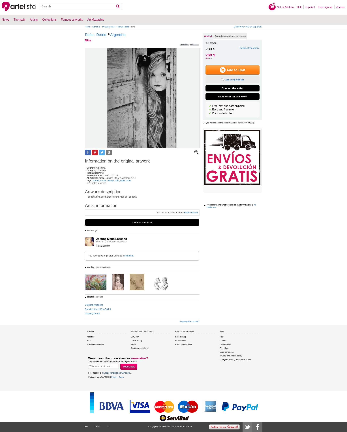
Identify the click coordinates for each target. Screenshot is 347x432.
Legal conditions (227, 352)
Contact (223, 340)
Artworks (96, 27)
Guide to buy (136, 340)
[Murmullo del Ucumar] (98, 282)
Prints (133, 344)
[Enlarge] (196, 153)
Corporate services (139, 348)
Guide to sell (180, 340)
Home (87, 27)
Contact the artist (142, 222)
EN (86, 426)
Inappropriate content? (189, 321)
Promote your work (183, 344)
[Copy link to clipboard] (109, 152)
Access (340, 7)
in (108, 426)
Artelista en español (95, 344)
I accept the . (111, 373)
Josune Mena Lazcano (111, 238)
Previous (184, 44)
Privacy (114, 377)
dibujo (111, 180)
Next (192, 44)
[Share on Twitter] (102, 152)
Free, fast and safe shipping (228, 105)
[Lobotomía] (163, 284)
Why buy (135, 337)
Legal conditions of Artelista (116, 373)
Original (208, 36)
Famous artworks (72, 19)
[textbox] (81, 6)
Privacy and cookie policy (231, 356)
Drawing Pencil (108, 27)
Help (299, 7)
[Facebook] (257, 427)
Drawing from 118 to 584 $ (98, 309)
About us (91, 337)
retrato (103, 180)
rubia (128, 180)
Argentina (118, 35)
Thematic (19, 19)
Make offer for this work (232, 96)
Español (310, 7)
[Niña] (142, 98)
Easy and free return (224, 109)
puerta (96, 180)
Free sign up (325, 7)
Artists (34, 19)
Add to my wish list (234, 80)
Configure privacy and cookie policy (235, 359)
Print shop (224, 348)
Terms (121, 377)
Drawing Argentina (94, 305)
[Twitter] (247, 427)
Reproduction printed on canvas (230, 36)
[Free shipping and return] (232, 157)
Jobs (89, 340)
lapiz (122, 180)
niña (117, 180)
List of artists (225, 344)
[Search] (117, 6)
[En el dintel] (120, 282)
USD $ (251, 123)
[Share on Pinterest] (95, 152)
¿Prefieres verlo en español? (248, 26)
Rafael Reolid (123, 27)
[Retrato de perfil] (140, 282)
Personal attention (222, 113)
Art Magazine (95, 19)
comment (128, 256)
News (5, 19)
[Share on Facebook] (88, 152)
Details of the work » (250, 48)
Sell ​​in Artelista (285, 7)
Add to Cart (235, 70)
